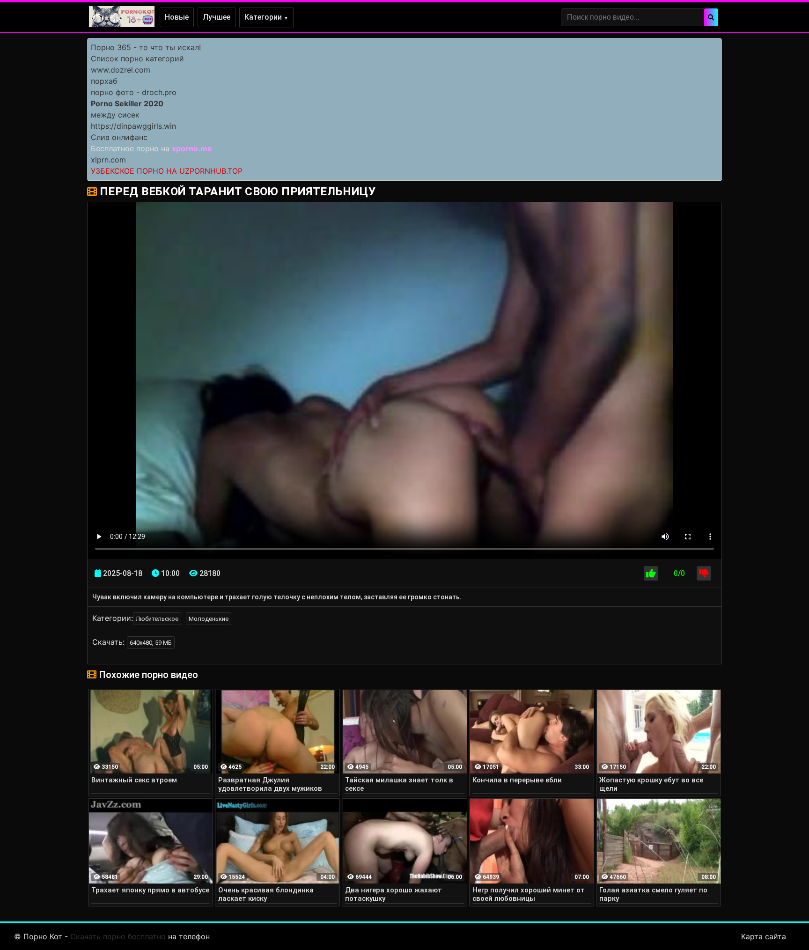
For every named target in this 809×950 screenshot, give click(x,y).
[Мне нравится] (651, 573)
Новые (177, 17)
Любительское (157, 618)
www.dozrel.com (120, 69)
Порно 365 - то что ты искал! (146, 47)
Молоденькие (208, 618)
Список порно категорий (137, 58)
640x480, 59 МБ (151, 642)
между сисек (115, 114)
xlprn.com (108, 159)
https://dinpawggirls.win (133, 126)
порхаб (104, 81)
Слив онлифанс (119, 137)
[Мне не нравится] (704, 573)
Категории (266, 17)
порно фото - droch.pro (134, 92)
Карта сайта (763, 936)
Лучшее (216, 17)
